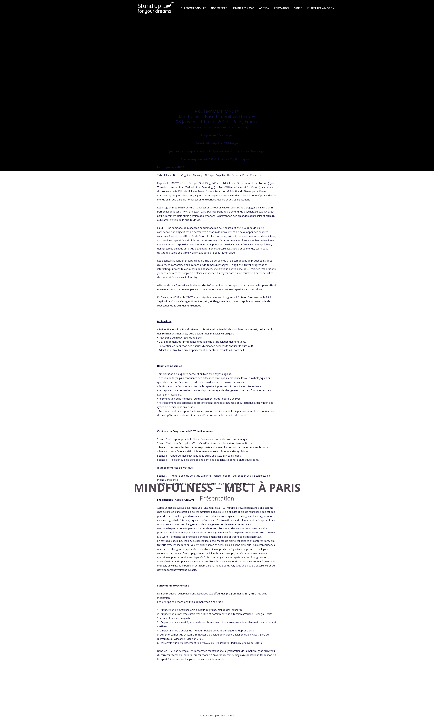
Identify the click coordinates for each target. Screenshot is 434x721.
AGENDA (264, 8)
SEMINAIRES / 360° (243, 8)
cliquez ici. (247, 159)
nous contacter (238, 127)
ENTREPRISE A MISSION (320, 8)
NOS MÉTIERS (219, 8)
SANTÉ (298, 8)
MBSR (178, 191)
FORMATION (281, 8)
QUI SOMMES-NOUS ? (193, 8)
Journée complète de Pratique (175, 467)
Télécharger (225, 135)
